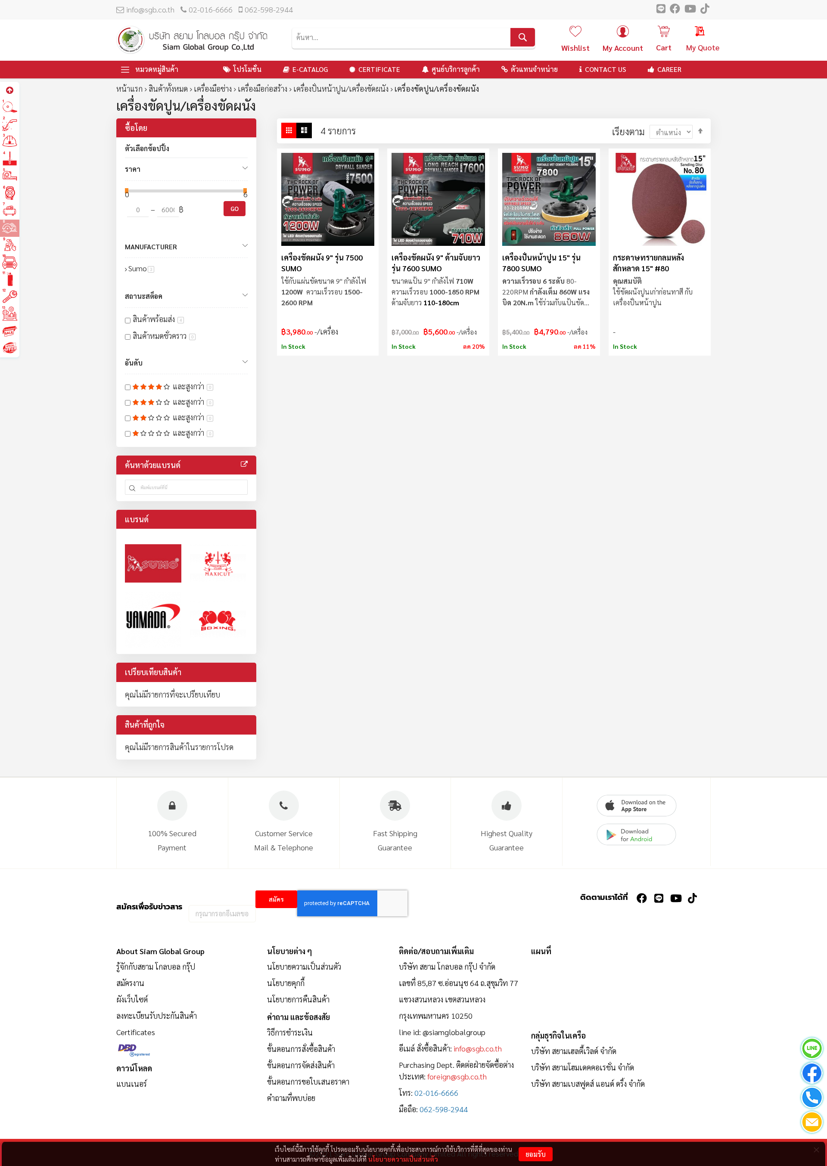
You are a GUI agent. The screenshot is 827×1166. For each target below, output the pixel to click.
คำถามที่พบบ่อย (291, 1098)
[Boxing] (218, 620)
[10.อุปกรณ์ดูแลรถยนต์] (9, 262)
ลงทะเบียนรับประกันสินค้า (156, 1015)
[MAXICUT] (218, 563)
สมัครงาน (130, 983)
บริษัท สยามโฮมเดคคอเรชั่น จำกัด (582, 1067)
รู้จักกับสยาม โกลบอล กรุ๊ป (155, 966)
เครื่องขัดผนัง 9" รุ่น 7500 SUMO (322, 262)
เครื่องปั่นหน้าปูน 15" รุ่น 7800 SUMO (541, 262)
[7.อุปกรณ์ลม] (9, 210)
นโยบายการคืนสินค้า (298, 999)
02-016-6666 (211, 9)
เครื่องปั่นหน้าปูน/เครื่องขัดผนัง (341, 88)
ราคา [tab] (132, 169)
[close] (816, 1149)
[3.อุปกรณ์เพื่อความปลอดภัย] (9, 141)
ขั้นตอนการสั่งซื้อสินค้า (301, 1049)
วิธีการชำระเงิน (290, 1032)
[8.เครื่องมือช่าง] (9, 228)
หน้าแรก (129, 88)
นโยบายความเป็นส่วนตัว (403, 1159)
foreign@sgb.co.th (457, 1076)
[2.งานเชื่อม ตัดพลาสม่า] (9, 124)
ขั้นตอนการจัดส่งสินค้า (301, 1065)
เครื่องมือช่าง (213, 88)
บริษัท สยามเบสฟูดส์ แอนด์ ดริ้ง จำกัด (588, 1083)
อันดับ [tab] (134, 362)
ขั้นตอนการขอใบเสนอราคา (308, 1081)
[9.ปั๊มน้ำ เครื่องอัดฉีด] (9, 245)
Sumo (141, 268)
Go (234, 208)
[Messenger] (812, 1074)
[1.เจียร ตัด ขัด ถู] (9, 107)
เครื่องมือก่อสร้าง (262, 88)
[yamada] (153, 620)
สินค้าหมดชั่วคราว (163, 336)
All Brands (244, 464)
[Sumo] (153, 563)
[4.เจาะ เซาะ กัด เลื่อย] (9, 159)
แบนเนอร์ (131, 1083)
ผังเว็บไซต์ (132, 999)
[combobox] (413, 37)
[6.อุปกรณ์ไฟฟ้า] (9, 193)
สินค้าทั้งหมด (168, 88)
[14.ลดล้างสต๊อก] (9, 331)
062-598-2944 (269, 9)
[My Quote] (691, 32)
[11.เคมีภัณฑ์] (9, 279)
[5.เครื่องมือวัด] (9, 176)
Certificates (135, 1032)
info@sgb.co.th (150, 9)
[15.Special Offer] (9, 348)
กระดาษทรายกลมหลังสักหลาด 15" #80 (648, 262)
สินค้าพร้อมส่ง (157, 319)
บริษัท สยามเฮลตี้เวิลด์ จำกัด (573, 1051)
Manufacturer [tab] (151, 246)
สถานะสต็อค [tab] (143, 296)
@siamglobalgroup (454, 1032)
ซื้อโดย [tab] (136, 128)
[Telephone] (812, 1099)
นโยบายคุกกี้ (286, 983)
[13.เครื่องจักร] (9, 314)
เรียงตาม (628, 131)
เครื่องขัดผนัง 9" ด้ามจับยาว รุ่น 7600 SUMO (436, 262)
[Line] (812, 1050)
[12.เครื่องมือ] (9, 296)
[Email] (812, 1123)
